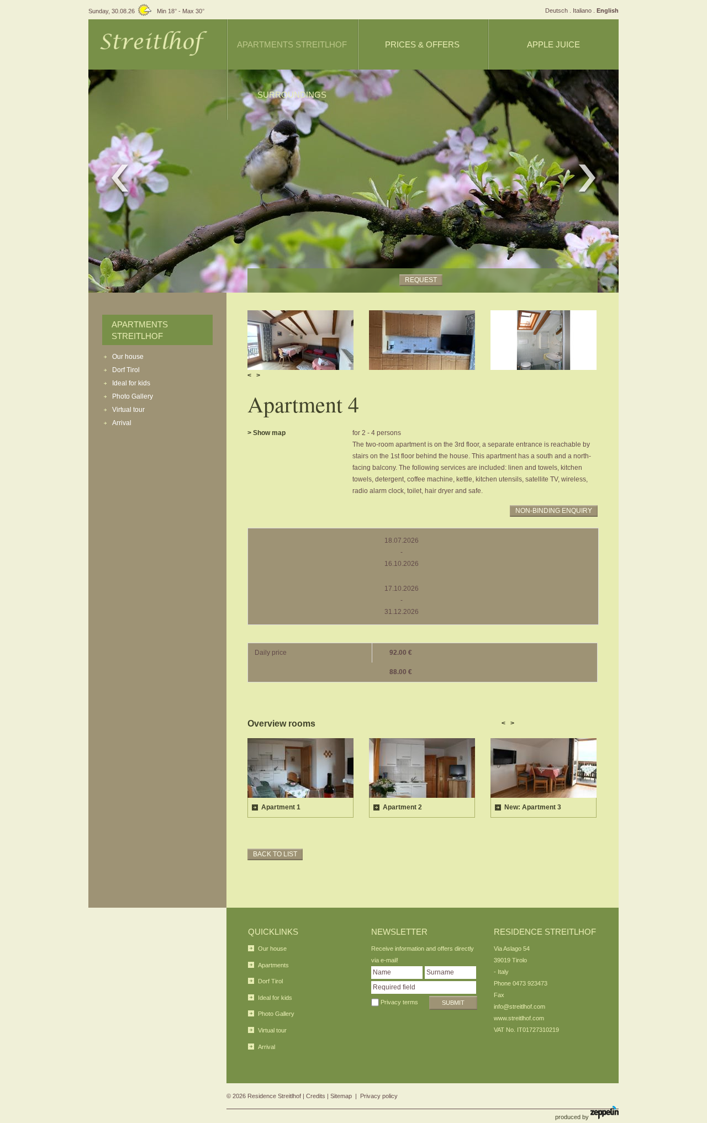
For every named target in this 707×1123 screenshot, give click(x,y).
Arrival (121, 423)
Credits (315, 1096)
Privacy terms (399, 1002)
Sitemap (341, 1096)
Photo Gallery (132, 396)
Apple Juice (553, 44)
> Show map (266, 433)
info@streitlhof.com (519, 1006)
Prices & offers (422, 44)
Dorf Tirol (126, 370)
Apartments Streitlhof (292, 44)
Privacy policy (379, 1096)
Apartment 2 (402, 807)
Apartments (273, 965)
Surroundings (291, 94)
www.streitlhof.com (519, 1018)
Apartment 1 (280, 807)
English (608, 10)
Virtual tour (128, 410)
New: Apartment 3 (532, 807)
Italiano (582, 10)
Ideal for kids (131, 383)
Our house (128, 357)
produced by (572, 1117)
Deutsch (556, 10)
